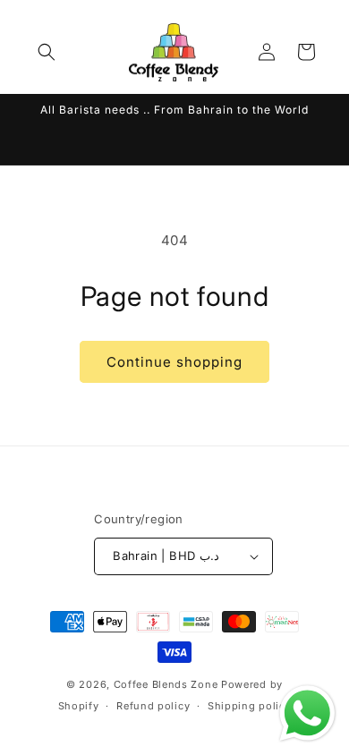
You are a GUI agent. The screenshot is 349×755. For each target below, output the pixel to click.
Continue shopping (174, 361)
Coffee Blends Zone (166, 684)
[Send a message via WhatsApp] (307, 713)
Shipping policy (250, 706)
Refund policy (153, 706)
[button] (46, 52)
